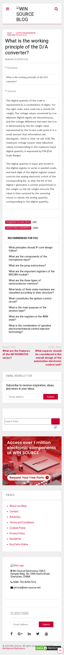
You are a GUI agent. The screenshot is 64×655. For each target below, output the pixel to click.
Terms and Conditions (22, 522)
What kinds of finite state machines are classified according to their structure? (32, 291)
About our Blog (18, 506)
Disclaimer (15, 538)
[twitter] (37, 634)
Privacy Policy (17, 533)
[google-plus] (20, 634)
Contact (14, 511)
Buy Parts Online (19, 544)
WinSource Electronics (13, 648)
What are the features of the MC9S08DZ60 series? (16, 354)
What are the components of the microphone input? (28, 258)
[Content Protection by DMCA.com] (48, 649)
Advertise (15, 517)
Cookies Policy (18, 527)
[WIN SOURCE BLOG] (27, 19)
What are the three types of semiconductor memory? (25, 282)
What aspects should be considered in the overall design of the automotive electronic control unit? (48, 357)
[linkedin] (29, 634)
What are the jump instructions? (27, 265)
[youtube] (46, 634)
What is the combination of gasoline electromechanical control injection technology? (30, 329)
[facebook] (11, 634)
